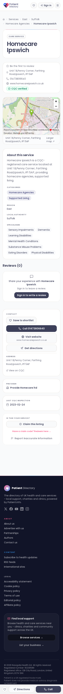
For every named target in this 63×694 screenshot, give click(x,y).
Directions (23, 689)
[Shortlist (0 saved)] (34, 5)
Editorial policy (12, 600)
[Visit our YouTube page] (16, 509)
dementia (44, 230)
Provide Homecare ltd (23, 387)
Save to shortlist (23, 320)
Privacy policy (12, 591)
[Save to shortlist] (4, 689)
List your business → (31, 645)
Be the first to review (22, 66)
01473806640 (18, 78)
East (25, 19)
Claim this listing (33, 424)
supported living (19, 198)
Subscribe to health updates (20, 557)
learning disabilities (20, 235)
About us (9, 523)
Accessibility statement (18, 581)
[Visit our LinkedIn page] (22, 509)
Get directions (34, 348)
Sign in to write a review (31, 295)
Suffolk (35, 19)
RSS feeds (9, 562)
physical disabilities (43, 252)
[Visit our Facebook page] (11, 509)
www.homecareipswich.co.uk (27, 83)
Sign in (47, 5)
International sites (14, 566)
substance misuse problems (25, 247)
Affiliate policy (12, 605)
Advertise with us (14, 528)
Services (13, 19)
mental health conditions (23, 241)
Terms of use (12, 595)
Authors (8, 537)
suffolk (11, 218)
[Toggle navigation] (57, 5)
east (9, 209)
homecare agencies (21, 192)
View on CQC (16, 370)
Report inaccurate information (33, 438)
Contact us (10, 542)
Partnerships (11, 533)
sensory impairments (21, 230)
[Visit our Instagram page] (27, 509)
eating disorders (18, 252)
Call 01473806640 (34, 328)
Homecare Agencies (18, 23)
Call (50, 689)
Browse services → (31, 637)
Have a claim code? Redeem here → (31, 431)
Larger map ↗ (50, 139)
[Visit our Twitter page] (5, 509)
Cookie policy (12, 586)
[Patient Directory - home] (14, 5)
